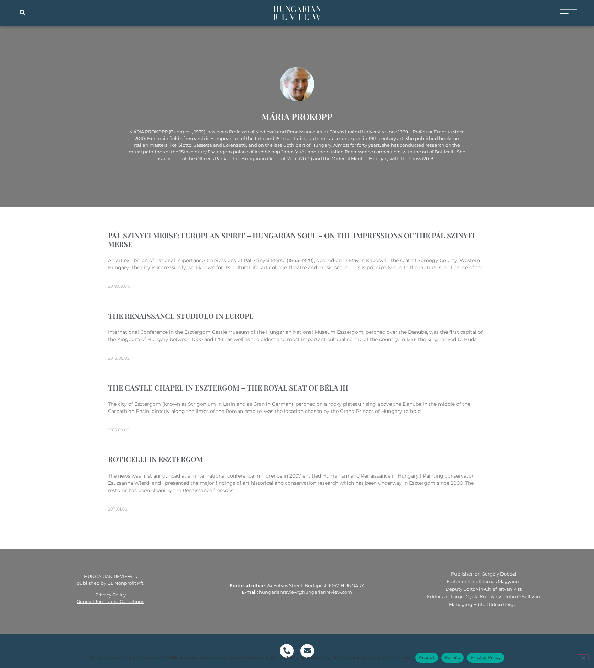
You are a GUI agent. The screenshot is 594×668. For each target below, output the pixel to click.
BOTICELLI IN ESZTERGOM (155, 459)
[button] (22, 13)
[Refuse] (583, 657)
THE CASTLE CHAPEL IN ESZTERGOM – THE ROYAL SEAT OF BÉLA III (228, 387)
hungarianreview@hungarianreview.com (305, 592)
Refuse (453, 657)
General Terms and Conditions (110, 601)
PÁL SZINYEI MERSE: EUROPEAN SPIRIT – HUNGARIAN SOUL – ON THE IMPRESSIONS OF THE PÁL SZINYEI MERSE (291, 239)
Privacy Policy (110, 595)
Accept (426, 657)
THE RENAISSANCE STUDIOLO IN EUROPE (181, 315)
